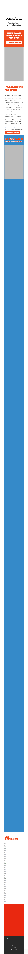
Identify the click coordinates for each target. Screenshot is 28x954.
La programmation (14, 43)
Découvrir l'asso (12, 132)
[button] (6, 64)
